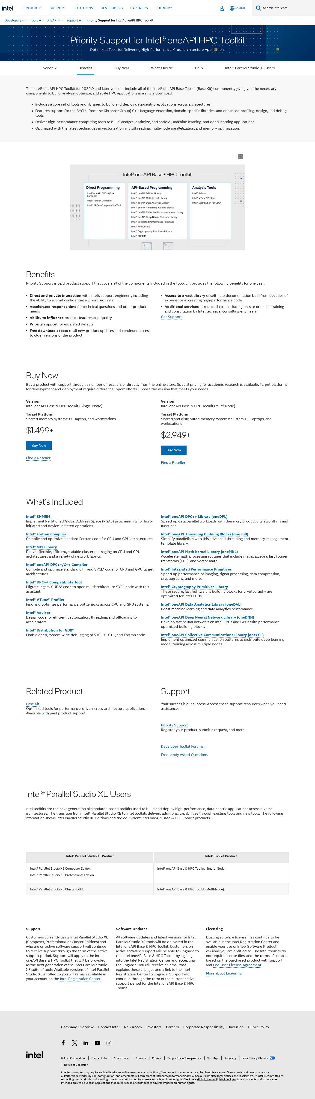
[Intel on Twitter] (75, 1044)
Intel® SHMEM (38, 516)
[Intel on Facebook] (63, 1044)
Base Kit (32, 704)
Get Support (171, 317)
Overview (48, 68)
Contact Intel (108, 1027)
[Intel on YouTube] (97, 1044)
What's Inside (162, 68)
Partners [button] (139, 8)
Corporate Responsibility (203, 1027)
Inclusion (236, 1027)
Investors (153, 1027)
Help (199, 68)
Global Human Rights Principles (216, 1079)
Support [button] (58, 8)
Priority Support (174, 725)
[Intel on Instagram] (109, 1044)
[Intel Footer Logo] (35, 1054)
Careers (172, 1027)
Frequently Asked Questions (184, 755)
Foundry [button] (163, 8)
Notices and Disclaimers (238, 1076)
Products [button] (33, 8)
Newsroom (133, 1027)
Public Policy (258, 1027)
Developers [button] (112, 8)
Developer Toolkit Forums (182, 746)
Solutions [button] (83, 8)
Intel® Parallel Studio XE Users (250, 68)
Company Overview (77, 1027)
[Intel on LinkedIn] (86, 1044)
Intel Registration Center (80, 979)
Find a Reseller (38, 458)
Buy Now (121, 68)
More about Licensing (224, 973)
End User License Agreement (237, 965)
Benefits (85, 68)
